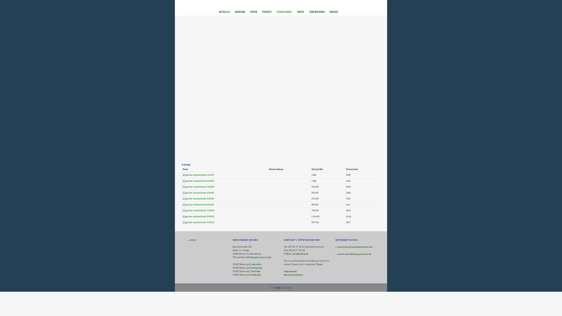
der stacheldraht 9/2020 (201, 222)
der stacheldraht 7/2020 (201, 210)
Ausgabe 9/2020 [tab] (189, 155)
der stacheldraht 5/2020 (201, 198)
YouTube (255, 271)
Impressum (290, 271)
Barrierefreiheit (293, 274)
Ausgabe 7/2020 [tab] (189, 134)
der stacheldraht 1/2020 (201, 175)
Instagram (256, 267)
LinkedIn (255, 264)
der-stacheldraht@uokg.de (231, 55)
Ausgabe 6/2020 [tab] (189, 124)
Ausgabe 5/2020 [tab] (189, 114)
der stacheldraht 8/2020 (201, 216)
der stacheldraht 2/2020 (201, 181)
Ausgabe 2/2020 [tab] (189, 83)
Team (319, 264)
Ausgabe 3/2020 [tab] (189, 93)
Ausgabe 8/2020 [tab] (189, 145)
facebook (255, 274)
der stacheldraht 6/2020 (201, 204)
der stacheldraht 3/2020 (201, 186)
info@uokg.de (300, 253)
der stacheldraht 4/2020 (201, 192)
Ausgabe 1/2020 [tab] (188, 73)
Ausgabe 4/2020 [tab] (189, 104)
